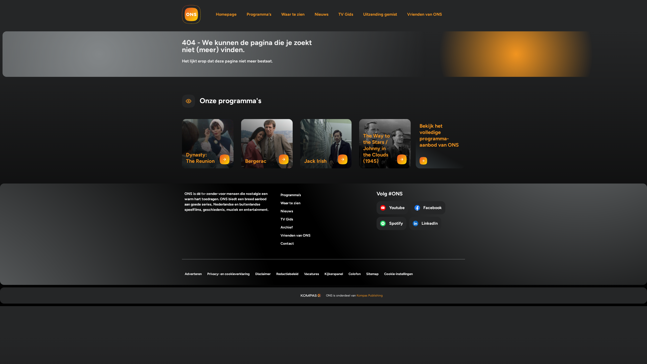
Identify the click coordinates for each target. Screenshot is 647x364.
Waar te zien (293, 14)
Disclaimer (263, 274)
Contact (287, 243)
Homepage (226, 14)
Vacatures (311, 274)
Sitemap (372, 274)
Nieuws (321, 14)
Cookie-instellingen (398, 274)
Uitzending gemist (380, 14)
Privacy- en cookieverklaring (228, 274)
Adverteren (193, 274)
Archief (287, 227)
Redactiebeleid (287, 274)
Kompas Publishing (370, 295)
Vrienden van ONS (424, 14)
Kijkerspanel (334, 274)
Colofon (355, 274)
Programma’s (259, 14)
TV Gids (345, 14)
